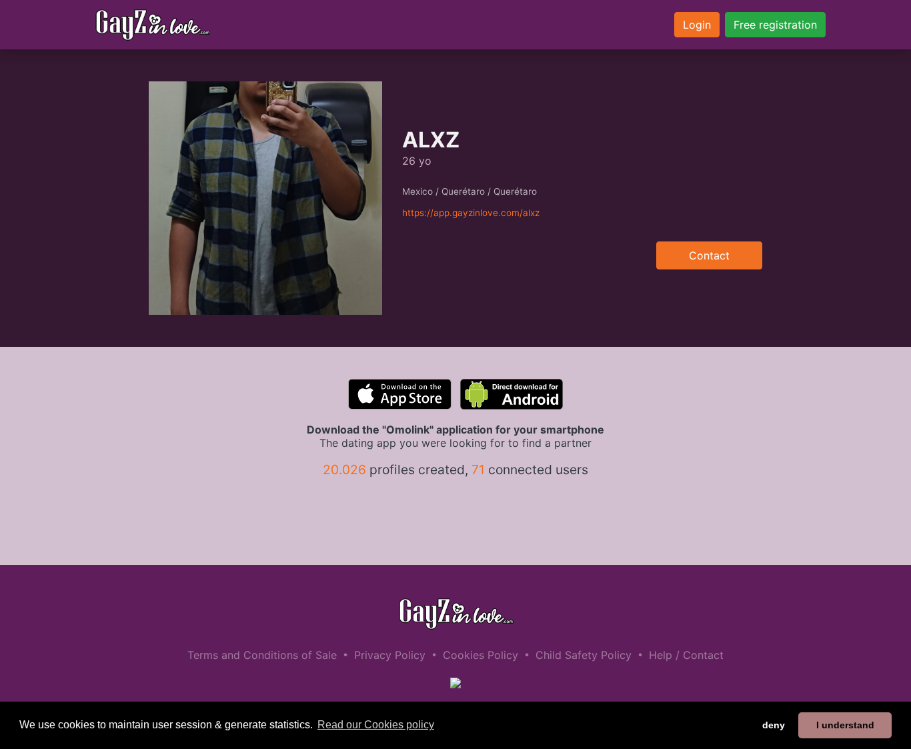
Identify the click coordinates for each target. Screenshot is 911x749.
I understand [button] (845, 725)
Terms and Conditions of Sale (262, 655)
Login (697, 24)
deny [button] (773, 725)
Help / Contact (686, 655)
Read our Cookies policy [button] (375, 724)
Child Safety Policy (584, 655)
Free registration (775, 24)
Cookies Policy (480, 655)
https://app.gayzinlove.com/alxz (471, 212)
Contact (709, 255)
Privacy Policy (389, 655)
